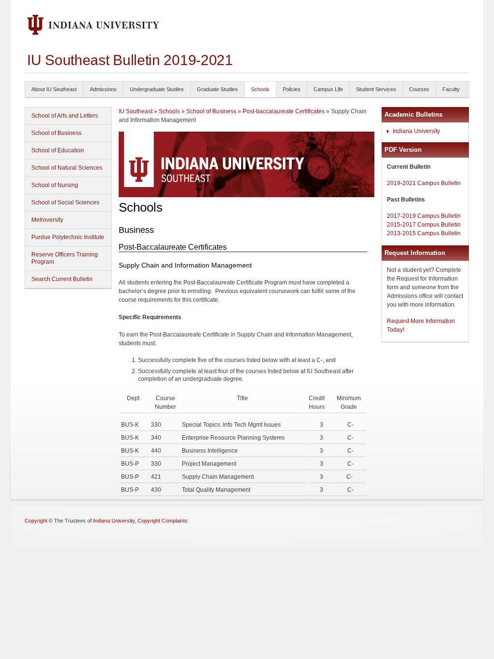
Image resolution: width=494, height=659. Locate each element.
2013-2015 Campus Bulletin (424, 233)
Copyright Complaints (162, 521)
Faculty (451, 89)
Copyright (36, 521)
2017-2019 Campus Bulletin (424, 216)
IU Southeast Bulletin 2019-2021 (130, 60)
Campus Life (328, 89)
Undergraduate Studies (157, 89)
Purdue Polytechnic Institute (67, 237)
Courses (419, 89)
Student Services (376, 89)
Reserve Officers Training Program (64, 258)
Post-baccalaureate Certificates (284, 111)
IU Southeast (135, 111)
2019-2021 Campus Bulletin (424, 183)
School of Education (57, 150)
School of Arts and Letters (64, 115)
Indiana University (416, 131)
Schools (260, 89)
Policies (292, 89)
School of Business (56, 133)
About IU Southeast (54, 89)
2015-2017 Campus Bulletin (424, 224)
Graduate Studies (217, 89)
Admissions (103, 89)
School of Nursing (54, 185)
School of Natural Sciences (66, 167)
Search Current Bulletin (62, 279)
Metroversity (47, 219)
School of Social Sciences (65, 202)
